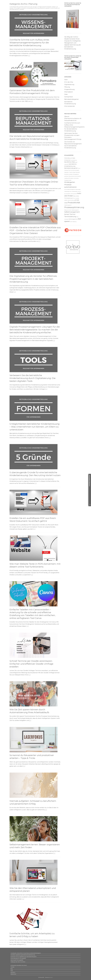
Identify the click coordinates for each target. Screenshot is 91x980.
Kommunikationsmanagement (69, 189)
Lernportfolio (68, 193)
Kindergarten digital (67, 180)
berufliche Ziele (69, 162)
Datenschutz (13, 974)
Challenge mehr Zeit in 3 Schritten (18, 961)
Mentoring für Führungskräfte (17, 960)
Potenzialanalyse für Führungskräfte (18, 958)
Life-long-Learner (74, 193)
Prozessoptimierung (74, 207)
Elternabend (68, 92)
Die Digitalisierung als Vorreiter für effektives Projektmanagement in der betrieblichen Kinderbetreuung (33, 279)
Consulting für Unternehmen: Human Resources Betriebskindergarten (26, 953)
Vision (77, 216)
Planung (67, 87)
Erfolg (69, 176)
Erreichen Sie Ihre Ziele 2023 (76, 176)
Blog (12, 968)
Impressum (13, 972)
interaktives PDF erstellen (68, 178)
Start (66, 79)
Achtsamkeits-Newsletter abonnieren (19, 965)
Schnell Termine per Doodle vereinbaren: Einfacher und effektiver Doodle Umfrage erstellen (31, 664)
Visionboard (66, 219)
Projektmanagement (67, 205)
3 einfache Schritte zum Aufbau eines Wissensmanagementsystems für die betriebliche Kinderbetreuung (29, 42)
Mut (74, 196)
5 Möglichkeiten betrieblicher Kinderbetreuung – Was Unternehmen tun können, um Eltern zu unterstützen (34, 427)
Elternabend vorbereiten (68, 174)
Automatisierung (74, 160)
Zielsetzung (74, 221)
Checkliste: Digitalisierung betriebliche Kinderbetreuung (23, 954)
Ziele (66, 94)
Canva (79, 168)
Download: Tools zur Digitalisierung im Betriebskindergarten (24, 956)
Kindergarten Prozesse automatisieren (70, 184)
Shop (12, 970)
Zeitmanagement (73, 219)
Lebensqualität (74, 191)
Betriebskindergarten (71, 99)
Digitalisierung (69, 84)
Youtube (12, 967)
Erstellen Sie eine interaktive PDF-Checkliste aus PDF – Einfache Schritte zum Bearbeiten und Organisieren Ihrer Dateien (35, 230)
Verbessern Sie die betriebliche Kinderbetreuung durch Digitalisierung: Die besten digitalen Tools (32, 378)
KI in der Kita (68, 82)
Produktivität (74, 202)
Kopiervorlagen (78, 189)
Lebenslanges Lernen (68, 191)
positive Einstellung (71, 200)
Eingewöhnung (69, 89)
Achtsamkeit (68, 97)
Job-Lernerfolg (75, 178)
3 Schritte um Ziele (69, 158)
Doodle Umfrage (72, 172)
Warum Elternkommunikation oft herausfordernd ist (72, 118)
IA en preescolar (69, 106)
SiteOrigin (51, 977)
